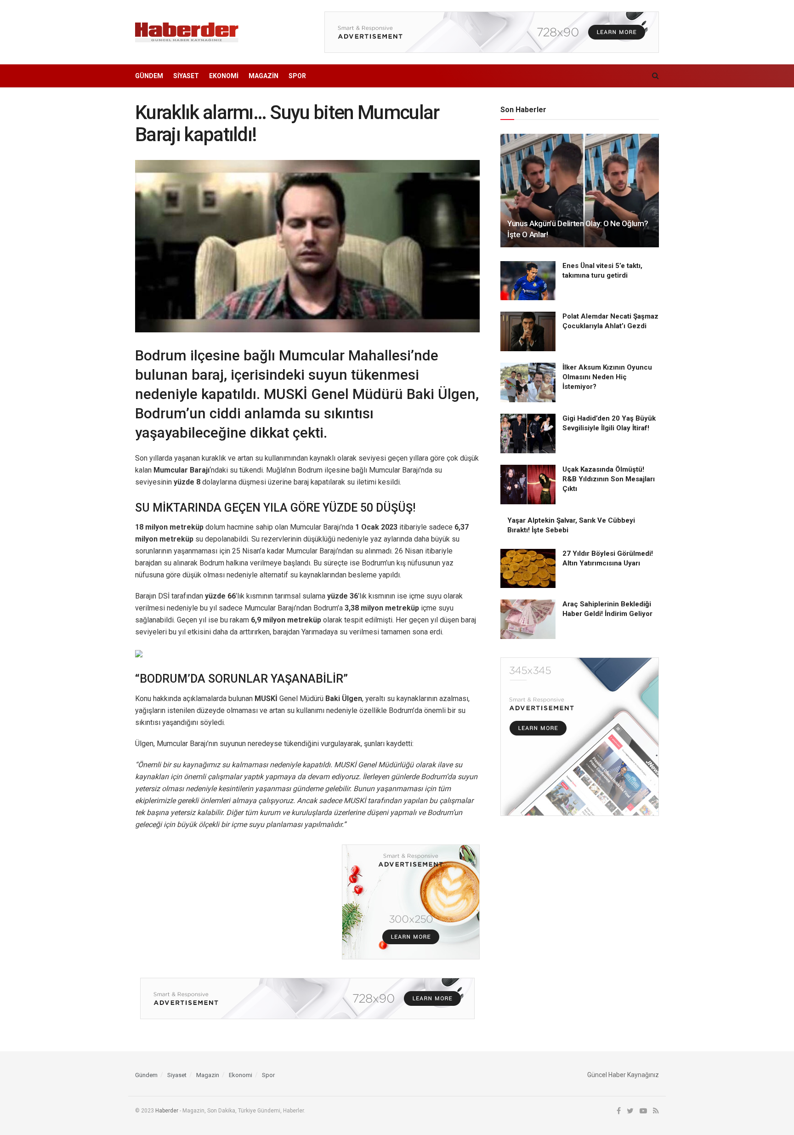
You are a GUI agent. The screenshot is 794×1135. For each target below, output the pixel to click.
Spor (297, 76)
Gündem (149, 76)
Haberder (166, 1110)
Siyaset (186, 76)
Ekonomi (223, 76)
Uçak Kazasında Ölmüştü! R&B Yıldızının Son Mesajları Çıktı (608, 479)
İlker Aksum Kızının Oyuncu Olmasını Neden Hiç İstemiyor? (607, 377)
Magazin (263, 76)
